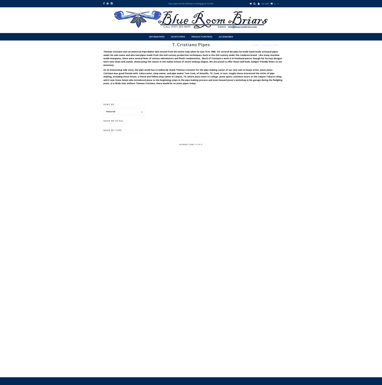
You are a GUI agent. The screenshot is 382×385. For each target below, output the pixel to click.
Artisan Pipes (156, 36)
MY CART (268, 3)
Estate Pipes (178, 36)
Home (255, 45)
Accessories (226, 36)
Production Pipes (201, 36)
